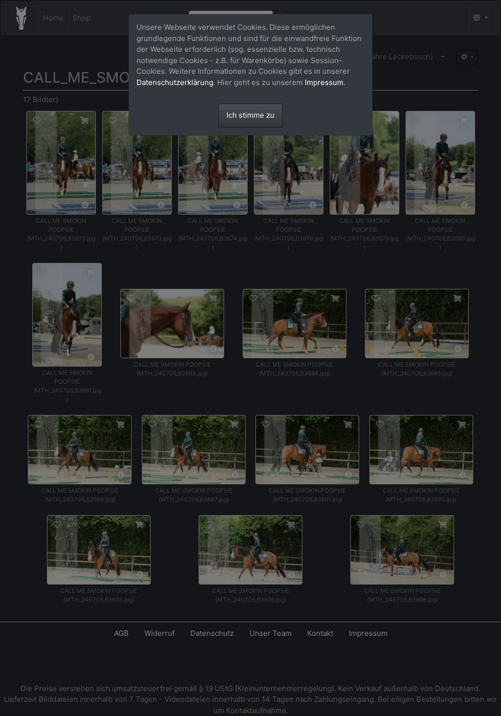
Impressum (324, 82)
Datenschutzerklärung (175, 82)
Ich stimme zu (250, 115)
